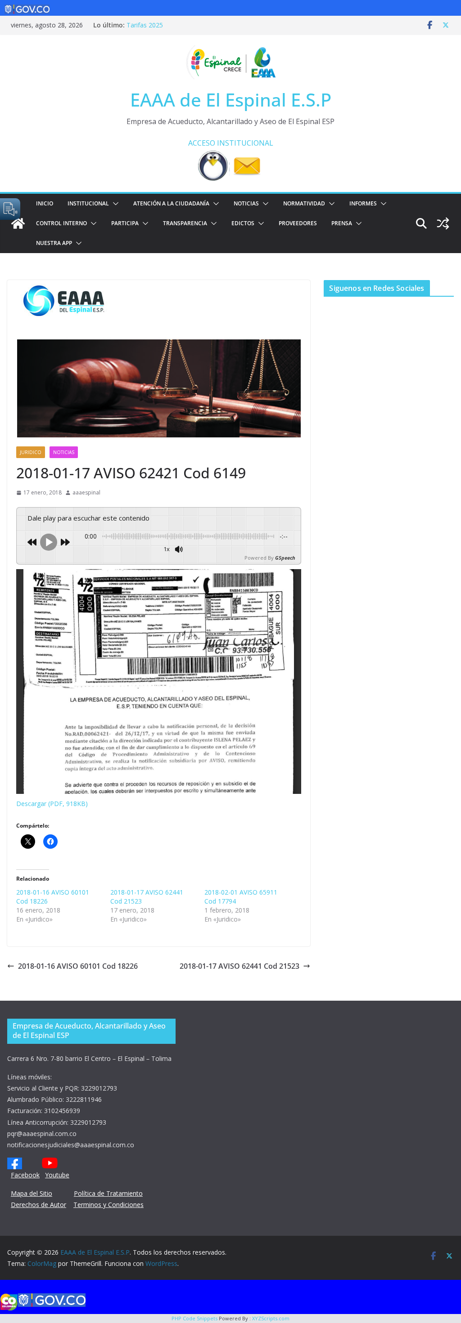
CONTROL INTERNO (61, 223)
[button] (114, 203)
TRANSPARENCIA (185, 223)
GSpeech (285, 557)
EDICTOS (242, 223)
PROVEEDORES (298, 223)
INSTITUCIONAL (245, 143)
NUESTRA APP (54, 243)
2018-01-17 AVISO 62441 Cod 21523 (239, 966)
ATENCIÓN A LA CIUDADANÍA (171, 203)
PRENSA (341, 223)
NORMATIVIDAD (304, 203)
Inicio (44, 203)
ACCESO (201, 143)
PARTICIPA (125, 223)
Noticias (246, 203)
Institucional (88, 203)
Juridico (30, 452)
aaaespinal (86, 492)
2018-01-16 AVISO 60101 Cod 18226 (78, 966)
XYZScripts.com (270, 1318)
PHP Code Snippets (194, 1318)
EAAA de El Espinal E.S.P (230, 99)
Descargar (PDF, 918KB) (52, 803)
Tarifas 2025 (145, 25)
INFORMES (363, 203)
